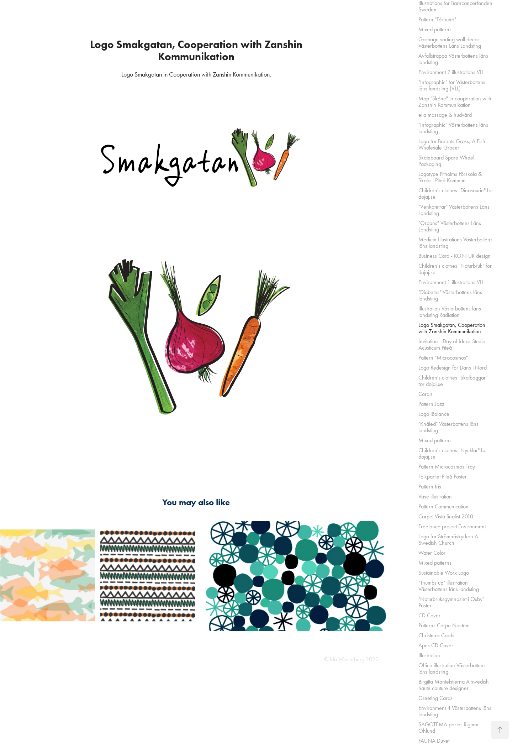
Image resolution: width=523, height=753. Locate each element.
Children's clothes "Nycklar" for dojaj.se (452, 453)
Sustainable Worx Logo (443, 572)
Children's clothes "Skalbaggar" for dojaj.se (452, 380)
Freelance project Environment (452, 526)
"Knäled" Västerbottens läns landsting (448, 427)
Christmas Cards (436, 635)
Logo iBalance (433, 414)
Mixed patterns (434, 29)
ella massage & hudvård (445, 114)
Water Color (431, 552)
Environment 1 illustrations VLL (451, 282)
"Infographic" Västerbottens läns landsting (453, 128)
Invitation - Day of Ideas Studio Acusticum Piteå (451, 344)
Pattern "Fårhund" (437, 19)
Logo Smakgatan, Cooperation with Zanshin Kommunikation (451, 328)
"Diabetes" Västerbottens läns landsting (450, 295)
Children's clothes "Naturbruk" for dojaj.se (455, 269)
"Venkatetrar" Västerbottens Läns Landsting (454, 209)
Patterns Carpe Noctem (444, 625)
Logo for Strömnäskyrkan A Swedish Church (448, 539)
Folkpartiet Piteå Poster (442, 476)
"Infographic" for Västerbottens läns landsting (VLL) (451, 85)
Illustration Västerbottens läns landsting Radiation (449, 311)
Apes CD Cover (435, 645)
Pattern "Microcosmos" (443, 357)
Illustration (429, 655)
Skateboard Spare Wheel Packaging (446, 160)
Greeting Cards (435, 698)
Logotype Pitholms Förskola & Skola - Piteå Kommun (450, 177)
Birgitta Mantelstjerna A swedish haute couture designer (453, 684)
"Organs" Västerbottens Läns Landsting (449, 226)
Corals (425, 394)
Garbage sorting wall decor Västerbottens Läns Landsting (449, 42)
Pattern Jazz (431, 404)
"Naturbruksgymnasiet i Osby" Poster (451, 602)
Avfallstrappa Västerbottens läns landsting (453, 59)
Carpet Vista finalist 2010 (445, 516)
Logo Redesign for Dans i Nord (452, 367)
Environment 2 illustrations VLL (451, 72)
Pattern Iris (429, 486)
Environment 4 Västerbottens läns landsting (454, 711)
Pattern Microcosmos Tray (446, 466)
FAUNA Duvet (433, 740)
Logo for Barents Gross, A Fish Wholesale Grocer (451, 144)
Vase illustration (435, 496)
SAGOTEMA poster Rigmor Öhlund (448, 727)
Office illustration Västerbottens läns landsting (452, 668)
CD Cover (429, 615)
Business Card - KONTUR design (454, 255)
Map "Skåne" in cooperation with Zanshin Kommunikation (454, 101)
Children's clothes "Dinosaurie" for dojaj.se (455, 193)
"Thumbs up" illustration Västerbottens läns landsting (448, 585)
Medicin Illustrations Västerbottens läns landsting (455, 242)
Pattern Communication (443, 506)
